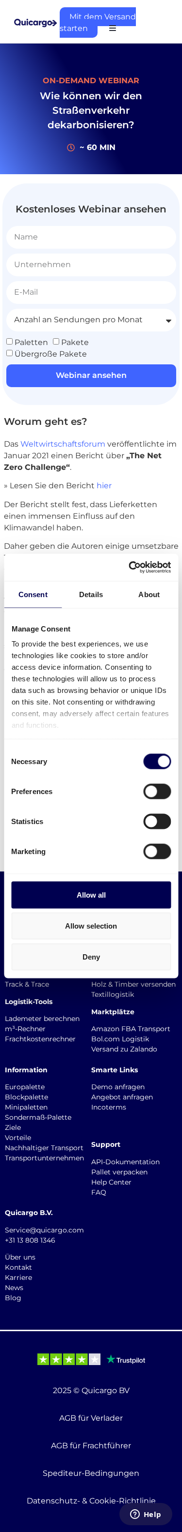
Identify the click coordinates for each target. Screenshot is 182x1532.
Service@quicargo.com (44, 1230)
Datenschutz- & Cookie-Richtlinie (91, 1500)
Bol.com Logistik (120, 1039)
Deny (91, 956)
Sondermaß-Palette (38, 1117)
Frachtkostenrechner (40, 1039)
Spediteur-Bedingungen (91, 1473)
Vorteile (18, 1137)
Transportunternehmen (44, 1158)
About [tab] (149, 594)
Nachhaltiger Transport (44, 1147)
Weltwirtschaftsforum (62, 444)
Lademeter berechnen (42, 1018)
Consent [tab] (33, 594)
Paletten (31, 341)
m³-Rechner (25, 1028)
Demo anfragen (118, 1086)
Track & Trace (27, 984)
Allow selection (91, 925)
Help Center (111, 1182)
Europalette (25, 1086)
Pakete (75, 341)
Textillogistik (112, 994)
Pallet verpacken (119, 1172)
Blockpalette (26, 1097)
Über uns (20, 1257)
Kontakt (18, 1267)
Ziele (13, 1127)
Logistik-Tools (28, 1001)
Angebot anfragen (122, 1097)
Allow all (91, 894)
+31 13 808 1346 (30, 1240)
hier (104, 485)
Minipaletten (26, 1107)
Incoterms (108, 1107)
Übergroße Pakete (51, 353)
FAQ (98, 1192)
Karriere (18, 1277)
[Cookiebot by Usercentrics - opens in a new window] (129, 567)
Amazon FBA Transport (130, 1028)
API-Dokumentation (125, 1161)
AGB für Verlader (91, 1418)
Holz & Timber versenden (133, 984)
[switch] (157, 791)
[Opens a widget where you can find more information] (145, 1515)
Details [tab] (91, 594)
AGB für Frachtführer (91, 1445)
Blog (13, 1297)
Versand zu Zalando (124, 1049)
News (14, 1287)
